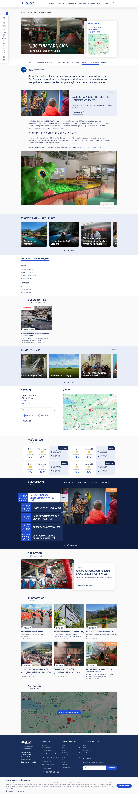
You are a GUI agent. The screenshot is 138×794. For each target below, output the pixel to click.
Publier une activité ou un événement (47, 760)
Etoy (35, 121)
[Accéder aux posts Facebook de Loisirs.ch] (43, 771)
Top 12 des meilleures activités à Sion (90, 147)
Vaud (63, 745)
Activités (50, 4)
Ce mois (94, 482)
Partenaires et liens (88, 750)
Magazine (85, 752)
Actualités (82, 4)
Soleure (64, 762)
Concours (91, 4)
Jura (63, 757)
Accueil (23, 12)
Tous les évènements (69, 545)
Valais (36, 12)
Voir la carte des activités (69, 712)
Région (30, 12)
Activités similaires (90, 62)
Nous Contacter (46, 747)
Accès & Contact (74, 62)
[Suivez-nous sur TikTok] (54, 771)
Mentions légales (46, 750)
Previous (103, 204)
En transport (45, 415)
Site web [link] (24, 400)
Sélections (71, 4)
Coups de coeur (102, 4)
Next (111, 204)
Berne (63, 760)
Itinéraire (27, 421)
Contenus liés (59, 62)
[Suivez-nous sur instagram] (47, 771)
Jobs (84, 755)
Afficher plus (69, 250)
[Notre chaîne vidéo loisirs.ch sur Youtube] (50, 771)
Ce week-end (69, 482)
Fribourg (64, 752)
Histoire (85, 745)
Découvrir (78, 113)
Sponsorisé (111, 92)
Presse (84, 747)
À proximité (105, 62)
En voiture (29, 415)
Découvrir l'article (85, 585)
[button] (60, 791)
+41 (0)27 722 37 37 (94, 32)
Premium (111, 490)
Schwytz (64, 764)
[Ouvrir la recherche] (113, 3)
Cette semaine (83, 482)
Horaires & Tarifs (44, 62)
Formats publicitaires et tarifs (50, 757)
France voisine (66, 767)
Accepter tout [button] (124, 786)
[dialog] (69, 785)
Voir (64, 498)
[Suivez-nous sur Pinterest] (58, 771)
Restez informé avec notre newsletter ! (93, 762)
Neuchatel (65, 755)
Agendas (61, 4)
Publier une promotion (47, 764)
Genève (64, 750)
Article (32, 62)
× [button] (136, 779)
